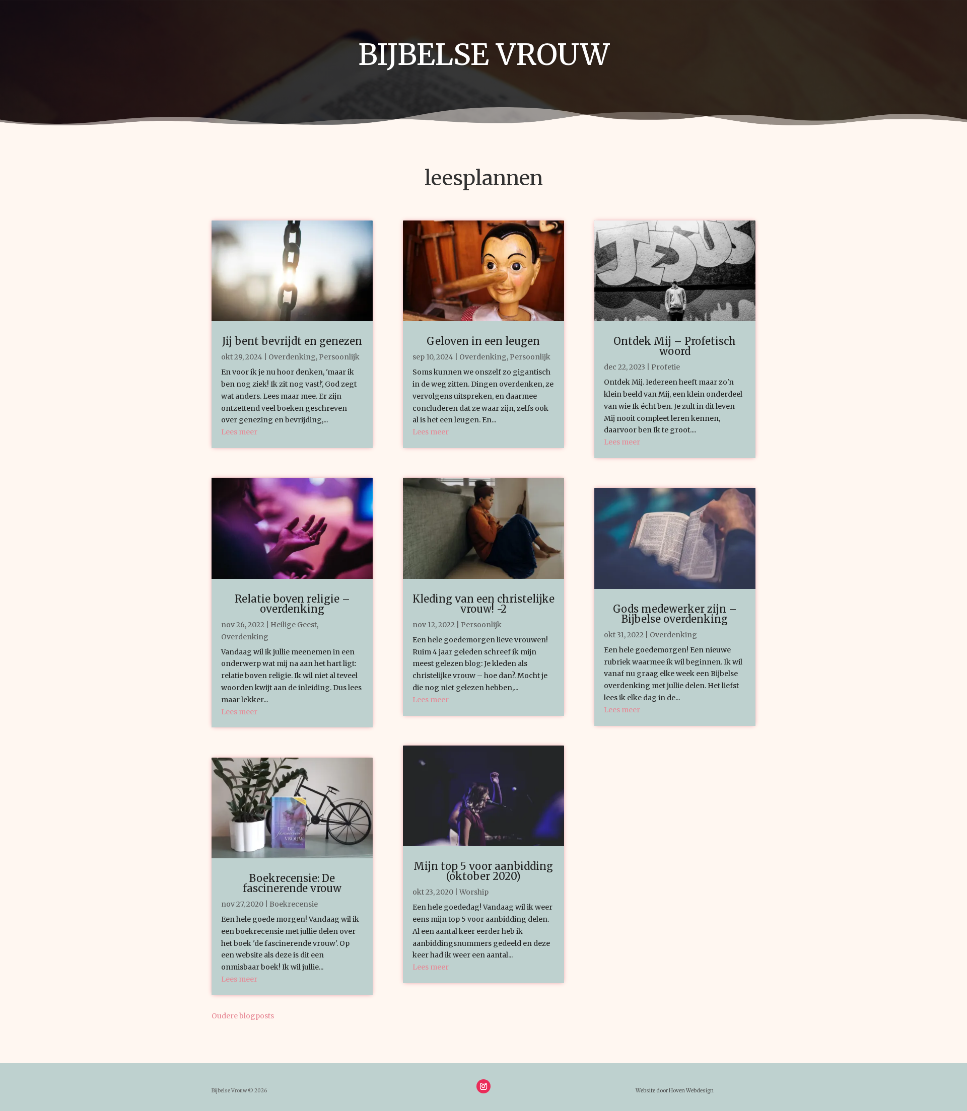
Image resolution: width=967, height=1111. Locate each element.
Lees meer (239, 431)
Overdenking (292, 356)
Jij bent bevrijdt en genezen (292, 341)
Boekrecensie (293, 904)
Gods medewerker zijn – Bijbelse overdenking (675, 614)
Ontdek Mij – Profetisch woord (674, 346)
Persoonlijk (339, 356)
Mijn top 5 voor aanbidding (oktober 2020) (483, 871)
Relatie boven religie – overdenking (292, 603)
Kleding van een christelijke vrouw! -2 (483, 603)
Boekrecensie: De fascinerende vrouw (292, 883)
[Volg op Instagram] (483, 1086)
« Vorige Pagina (302, 1015)
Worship (474, 892)
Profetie (665, 367)
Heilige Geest (293, 624)
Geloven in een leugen (483, 341)
